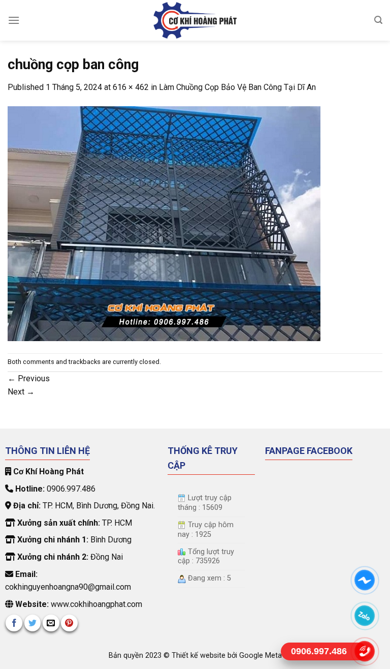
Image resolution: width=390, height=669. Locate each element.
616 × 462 (131, 87)
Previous (29, 378)
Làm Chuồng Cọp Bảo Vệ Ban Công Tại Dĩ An (237, 87)
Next (21, 392)
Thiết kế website (200, 655)
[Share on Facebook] (14, 623)
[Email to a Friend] (51, 623)
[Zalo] (364, 615)
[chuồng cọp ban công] (164, 223)
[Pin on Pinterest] (69, 623)
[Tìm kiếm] (378, 20)
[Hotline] (364, 651)
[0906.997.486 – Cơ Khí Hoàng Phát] (195, 20)
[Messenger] (364, 580)
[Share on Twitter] (32, 623)
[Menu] (14, 20)
